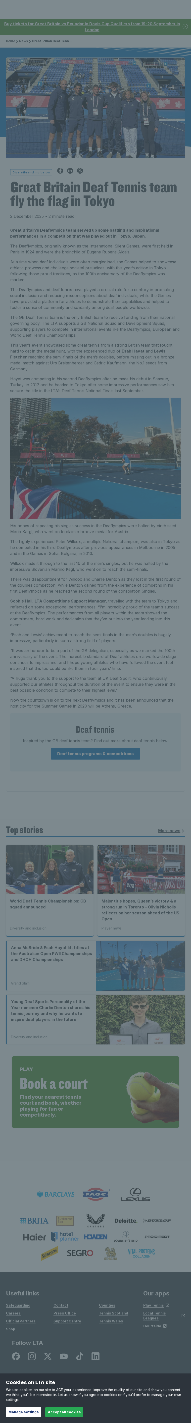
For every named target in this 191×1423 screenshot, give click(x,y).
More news (169, 830)
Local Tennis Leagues (154, 1315)
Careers (13, 1313)
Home (10, 41)
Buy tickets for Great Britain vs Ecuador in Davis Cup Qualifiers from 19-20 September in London (92, 26)
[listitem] (34, 1221)
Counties (107, 1305)
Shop (10, 1329)
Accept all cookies (64, 1412)
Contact (60, 1305)
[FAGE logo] (95, 1194)
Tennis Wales (111, 1321)
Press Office (64, 1313)
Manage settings (23, 1412)
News (23, 41)
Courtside (152, 1326)
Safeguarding (18, 1305)
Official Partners (21, 1321)
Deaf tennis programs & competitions (95, 753)
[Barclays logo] (55, 1194)
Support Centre (67, 1321)
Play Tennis (153, 1305)
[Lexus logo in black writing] (135, 1194)
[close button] (185, 27)
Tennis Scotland (113, 1313)
